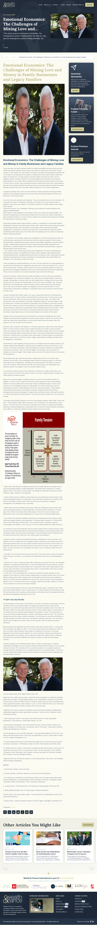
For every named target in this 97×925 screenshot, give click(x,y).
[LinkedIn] (14, 812)
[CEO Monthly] (7, 886)
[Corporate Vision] (83, 886)
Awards (68, 5)
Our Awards (59, 909)
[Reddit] (18, 812)
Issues (63, 5)
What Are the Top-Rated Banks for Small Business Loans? (48, 853)
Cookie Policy (79, 912)
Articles (55, 5)
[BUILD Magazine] (62, 886)
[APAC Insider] (47, 886)
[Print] (31, 812)
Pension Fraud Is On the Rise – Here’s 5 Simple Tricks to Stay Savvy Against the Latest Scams (17, 853)
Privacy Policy (79, 909)
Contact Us (78, 898)
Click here (74, 152)
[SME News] (20, 886)
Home (40, 5)
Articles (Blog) (60, 904)
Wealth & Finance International (21, 921)
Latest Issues (60, 906)
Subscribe (78, 901)
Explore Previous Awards (79, 148)
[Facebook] (5, 812)
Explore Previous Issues (79, 110)
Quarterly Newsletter (76, 75)
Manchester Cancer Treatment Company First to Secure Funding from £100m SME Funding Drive (78, 853)
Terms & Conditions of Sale (83, 906)
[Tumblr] (22, 812)
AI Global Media (67, 878)
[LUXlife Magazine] (32, 886)
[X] (9, 812)
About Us (47, 5)
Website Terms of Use (82, 904)
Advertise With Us (78, 5)
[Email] (27, 812)
